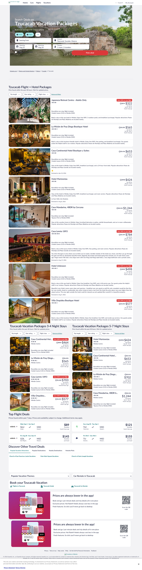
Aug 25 (22, 47)
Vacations (47, 3)
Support (120, 3)
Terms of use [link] (53, 550)
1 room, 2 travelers (64, 47)
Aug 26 (41, 47)
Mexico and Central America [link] (26, 71)
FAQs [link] (66, 550)
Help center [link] (61, 550)
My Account (129, 3)
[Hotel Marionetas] (91, 190)
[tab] (19, 450)
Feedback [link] (93, 550)
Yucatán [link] (44, 71)
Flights (38, 3)
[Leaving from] (33, 40)
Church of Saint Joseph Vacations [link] (82, 456)
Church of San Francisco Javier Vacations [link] (22, 456)
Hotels (25, 3)
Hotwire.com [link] (13, 71)
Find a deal (90, 53)
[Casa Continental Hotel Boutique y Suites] (91, 161)
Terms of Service (20, 568)
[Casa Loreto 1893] (91, 245)
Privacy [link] (46, 550)
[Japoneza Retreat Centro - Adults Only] (91, 110)
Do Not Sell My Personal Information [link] (80, 550)
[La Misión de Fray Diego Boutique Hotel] (91, 135)
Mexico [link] (38, 71)
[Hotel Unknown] (91, 280)
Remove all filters (56, 94)
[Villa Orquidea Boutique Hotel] (91, 310)
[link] (25, 486)
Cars (32, 3)
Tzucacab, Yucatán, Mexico (67, 41)
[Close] (138, 564)
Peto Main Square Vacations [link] (50, 456)
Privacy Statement (9, 568)
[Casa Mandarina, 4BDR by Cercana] (91, 216)
